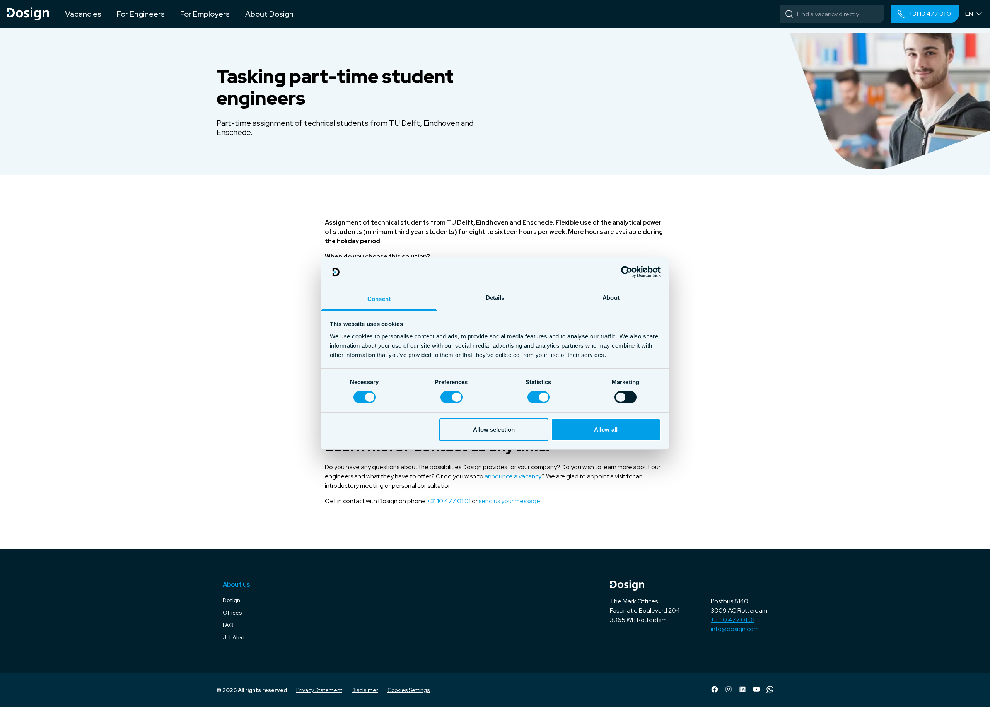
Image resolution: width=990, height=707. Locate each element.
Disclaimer (365, 690)
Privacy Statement (319, 690)
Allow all (606, 429)
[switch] (451, 397)
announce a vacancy (513, 476)
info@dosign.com (735, 629)
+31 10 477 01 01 (449, 501)
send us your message (509, 501)
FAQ (228, 625)
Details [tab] (495, 297)
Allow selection (494, 429)
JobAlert (234, 637)
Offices (232, 612)
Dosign (231, 600)
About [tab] (611, 297)
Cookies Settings (408, 690)
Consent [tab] (379, 298)
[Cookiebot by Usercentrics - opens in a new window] (627, 272)
